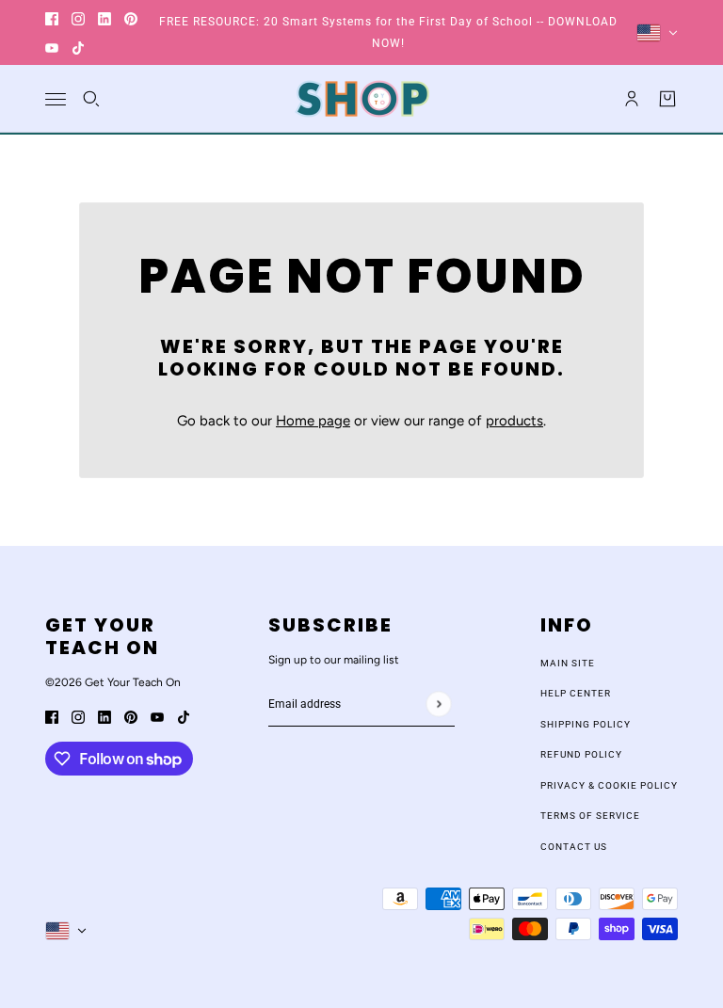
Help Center (575, 693)
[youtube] (52, 47)
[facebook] (52, 18)
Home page (313, 420)
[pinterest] (131, 18)
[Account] (631, 98)
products (514, 420)
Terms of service (590, 815)
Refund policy (581, 754)
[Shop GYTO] (362, 99)
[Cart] (667, 98)
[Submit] (438, 703)
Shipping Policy (585, 724)
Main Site (567, 663)
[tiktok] (78, 47)
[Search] (91, 98)
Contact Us (573, 846)
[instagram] (78, 18)
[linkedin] (104, 18)
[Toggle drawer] (55, 99)
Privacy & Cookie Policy (609, 785)
